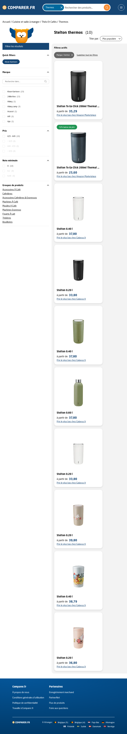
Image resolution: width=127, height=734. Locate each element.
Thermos (63, 21)
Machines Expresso (11, 209)
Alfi (10, 116)
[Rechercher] (107, 7)
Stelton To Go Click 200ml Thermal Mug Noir (78, 106)
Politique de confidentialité (25, 702)
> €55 (11, 151)
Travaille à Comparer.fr (22, 708)
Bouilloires (7, 222)
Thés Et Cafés (49, 21)
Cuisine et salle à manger (25, 21)
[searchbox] (25, 81)
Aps (10, 121)
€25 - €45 (13, 136)
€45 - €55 (13, 146)
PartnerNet (54, 697)
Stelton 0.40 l (65, 228)
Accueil (6, 21)
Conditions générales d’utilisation (28, 697)
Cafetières (7, 193)
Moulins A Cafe (9, 205)
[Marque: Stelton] (72, 55)
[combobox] (76, 7)
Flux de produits (57, 702)
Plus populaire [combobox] (109, 38)
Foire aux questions (58, 708)
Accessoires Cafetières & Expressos (19, 197)
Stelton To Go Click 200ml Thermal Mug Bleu (78, 167)
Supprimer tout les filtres (87, 55)
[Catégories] (121, 7)
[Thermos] (61, 7)
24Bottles (13, 96)
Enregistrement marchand (61, 692)
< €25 (11, 141)
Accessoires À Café (11, 189)
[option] (11, 61)
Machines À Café (10, 201)
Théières (6, 218)
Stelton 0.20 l (65, 290)
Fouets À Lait (8, 213)
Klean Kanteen (15, 91)
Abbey (11, 101)
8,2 (10, 171)
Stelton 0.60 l (65, 412)
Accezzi (12, 111)
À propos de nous (20, 692)
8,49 (11, 176)
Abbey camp (13, 106)
